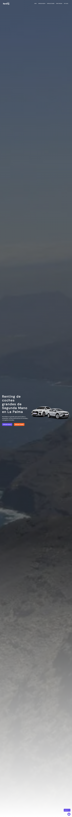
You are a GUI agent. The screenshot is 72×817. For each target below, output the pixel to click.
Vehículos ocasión (50, 3)
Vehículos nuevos (41, 3)
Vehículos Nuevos (7, 424)
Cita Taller (66, 3)
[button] (68, 814)
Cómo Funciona (59, 3)
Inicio (35, 3)
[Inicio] (6, 3)
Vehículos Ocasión (19, 424)
